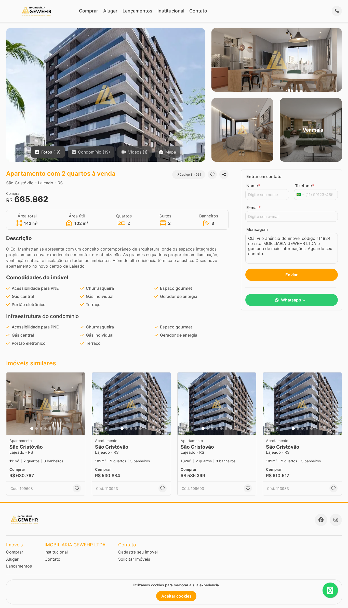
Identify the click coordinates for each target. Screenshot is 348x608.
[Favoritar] (212, 174)
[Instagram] (336, 520)
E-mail (253, 207)
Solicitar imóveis (134, 559)
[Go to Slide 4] (45, 428)
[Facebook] (321, 520)
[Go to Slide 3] (41, 428)
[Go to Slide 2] (36, 428)
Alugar (110, 10)
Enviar (291, 274)
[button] (45, 403)
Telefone (304, 185)
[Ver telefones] (337, 11)
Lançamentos (137, 10)
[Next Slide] (79, 403)
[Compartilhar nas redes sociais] (224, 174)
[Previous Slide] (11, 403)
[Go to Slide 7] (59, 428)
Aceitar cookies (176, 596)
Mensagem (257, 229)
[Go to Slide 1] (31, 428)
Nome (253, 185)
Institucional (170, 10)
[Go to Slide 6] (54, 428)
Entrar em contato (264, 176)
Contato (198, 10)
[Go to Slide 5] (50, 428)
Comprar (88, 10)
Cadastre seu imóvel (138, 552)
